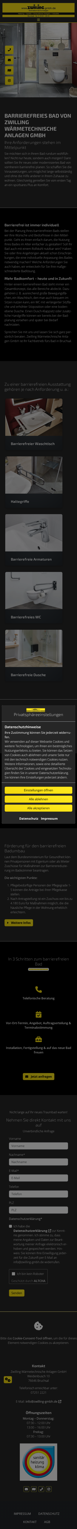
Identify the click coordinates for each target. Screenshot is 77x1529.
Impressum (49, 819)
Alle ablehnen (38, 799)
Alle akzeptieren (38, 808)
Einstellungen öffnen (38, 790)
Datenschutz (28, 819)
